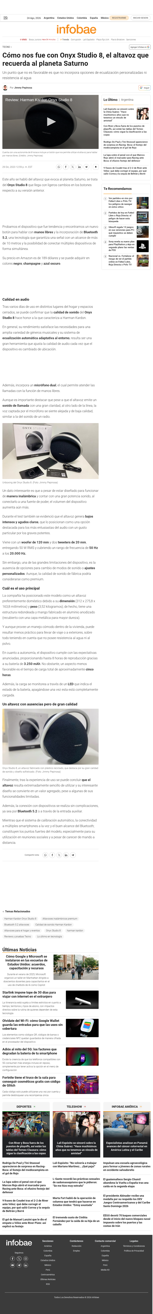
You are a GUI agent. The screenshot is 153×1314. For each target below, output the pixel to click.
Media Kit (105, 1270)
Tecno (6, 47)
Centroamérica (48, 1274)
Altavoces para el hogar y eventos (22, 930)
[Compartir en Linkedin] (79, 167)
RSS (48, 1284)
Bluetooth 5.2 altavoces (16, 924)
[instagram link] (25, 1258)
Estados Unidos (65, 18)
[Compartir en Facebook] (66, 167)
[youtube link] (12, 1265)
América (48, 1246)
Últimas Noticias (47, 1279)
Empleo (76, 1251)
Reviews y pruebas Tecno (17, 936)
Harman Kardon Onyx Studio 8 (20, 918)
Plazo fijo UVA (102, 40)
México (105, 18)
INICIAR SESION (140, 18)
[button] (6, 18)
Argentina (49, 18)
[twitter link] (19, 1258)
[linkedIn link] (25, 1265)
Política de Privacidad (134, 1251)
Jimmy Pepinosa (23, 87)
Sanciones (131, 40)
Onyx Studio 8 (53, 930)
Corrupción (76, 40)
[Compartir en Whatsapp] (59, 167)
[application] (50, 122)
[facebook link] (12, 1258)
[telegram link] (19, 1265)
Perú (48, 1270)
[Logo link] (76, 29)
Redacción (76, 1246)
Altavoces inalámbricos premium (60, 918)
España (94, 18)
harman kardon (75, 930)
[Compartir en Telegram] (86, 167)
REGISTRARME (119, 18)
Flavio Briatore (117, 40)
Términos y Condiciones (134, 1246)
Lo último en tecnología (49, 936)
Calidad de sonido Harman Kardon (53, 924)
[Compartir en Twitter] (72, 167)
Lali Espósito (89, 40)
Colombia (82, 18)
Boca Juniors (42, 40)
